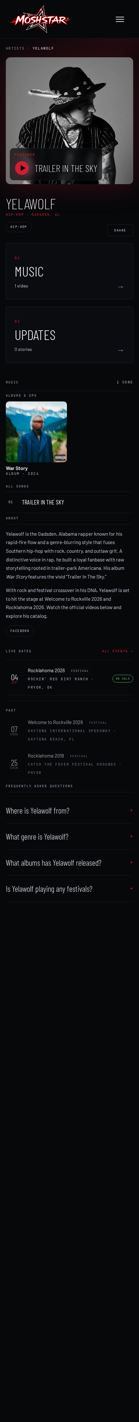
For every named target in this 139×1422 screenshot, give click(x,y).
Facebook (19, 631)
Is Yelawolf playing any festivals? (49, 888)
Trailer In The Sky (66, 168)
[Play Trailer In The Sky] (22, 168)
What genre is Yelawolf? (37, 836)
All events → (117, 651)
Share (120, 230)
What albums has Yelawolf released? (54, 862)
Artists (15, 48)
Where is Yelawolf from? (38, 810)
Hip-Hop (18, 227)
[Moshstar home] (39, 19)
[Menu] (123, 19)
